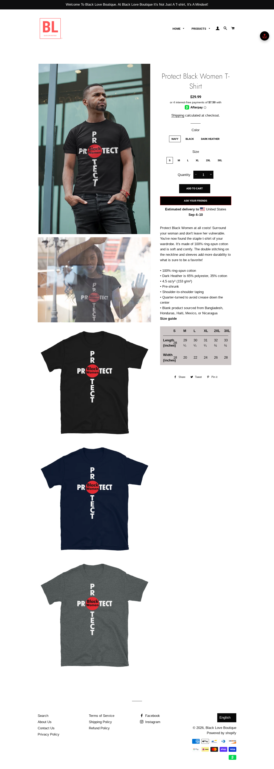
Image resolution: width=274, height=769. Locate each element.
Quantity (184, 175)
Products (199, 28)
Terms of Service (101, 716)
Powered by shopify (221, 733)
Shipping (177, 115)
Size (195, 152)
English (224, 717)
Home (177, 28)
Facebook (152, 716)
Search (43, 716)
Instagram (152, 722)
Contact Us (46, 728)
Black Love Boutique (221, 728)
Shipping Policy (100, 722)
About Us (45, 722)
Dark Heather (210, 138)
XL (197, 160)
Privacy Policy (48, 734)
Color (196, 130)
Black (190, 138)
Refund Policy (99, 728)
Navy (175, 138)
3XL (220, 160)
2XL (208, 160)
